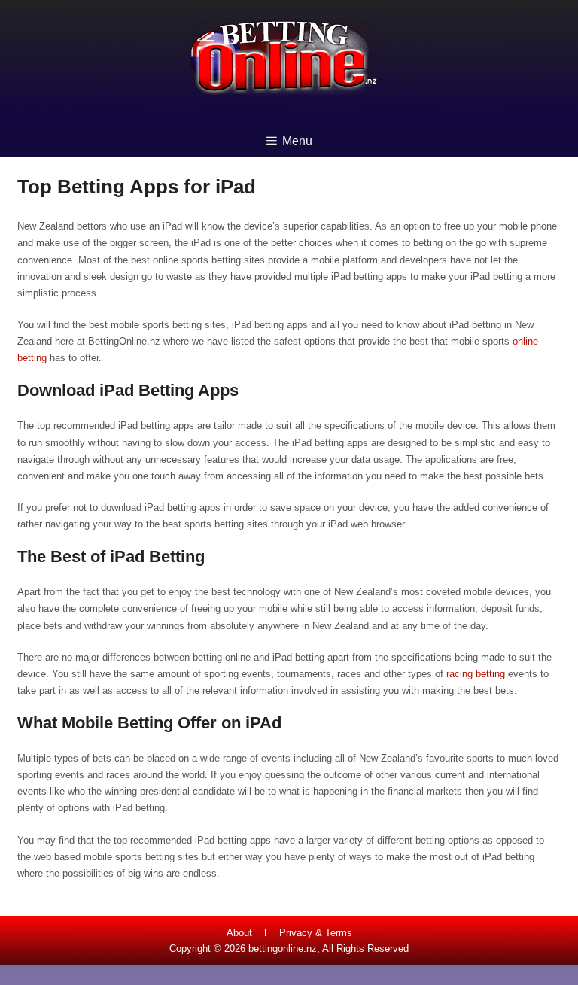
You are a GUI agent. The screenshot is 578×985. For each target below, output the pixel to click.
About (239, 932)
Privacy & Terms (315, 932)
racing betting (475, 673)
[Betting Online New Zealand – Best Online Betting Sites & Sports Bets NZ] (284, 94)
